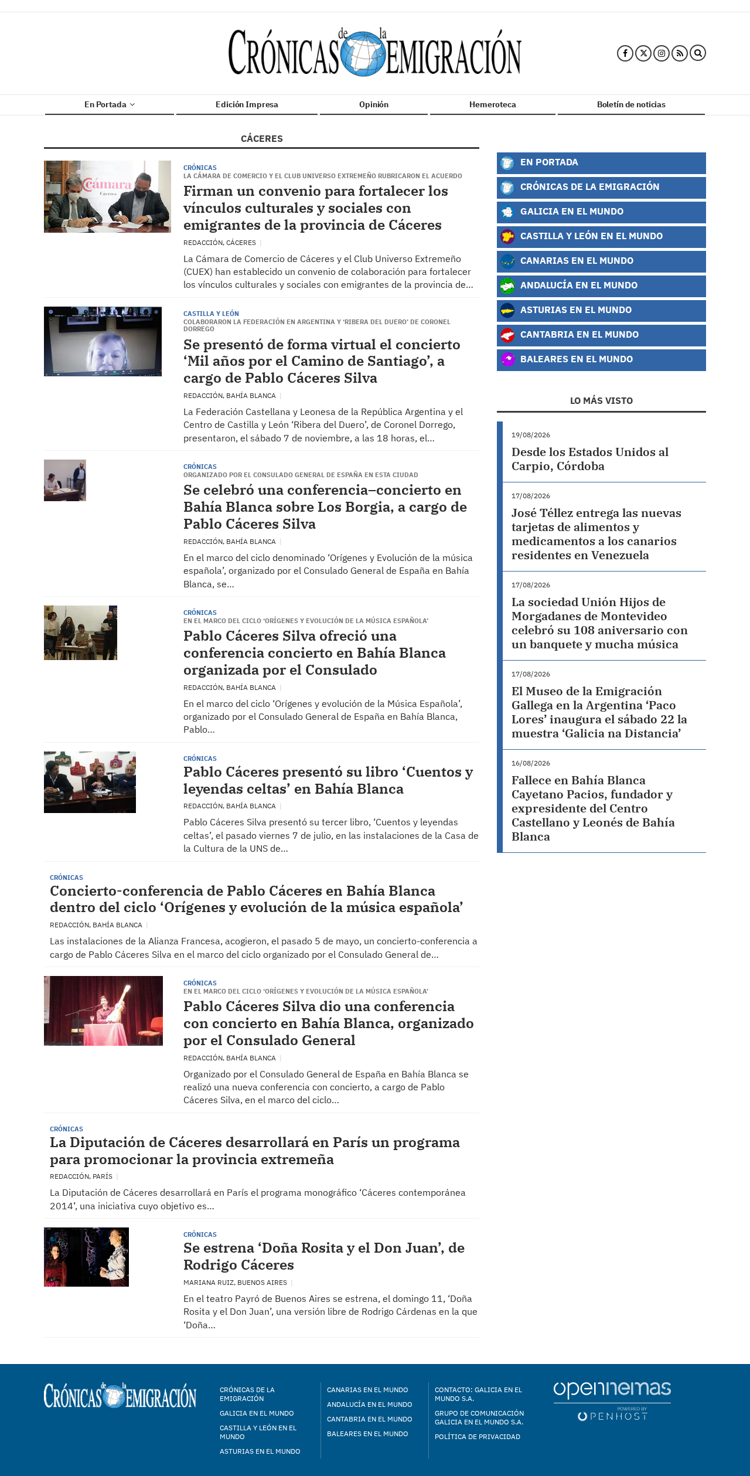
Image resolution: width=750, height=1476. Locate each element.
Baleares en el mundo (367, 1433)
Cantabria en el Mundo (578, 334)
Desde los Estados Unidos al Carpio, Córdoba (590, 459)
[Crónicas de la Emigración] (375, 53)
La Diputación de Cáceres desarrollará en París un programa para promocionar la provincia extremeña (255, 1150)
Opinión (373, 104)
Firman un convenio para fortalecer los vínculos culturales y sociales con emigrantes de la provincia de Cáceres (315, 207)
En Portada (106, 104)
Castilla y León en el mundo (258, 1432)
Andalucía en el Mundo (578, 284)
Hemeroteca (492, 104)
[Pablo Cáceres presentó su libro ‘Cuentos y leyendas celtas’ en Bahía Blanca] (90, 782)
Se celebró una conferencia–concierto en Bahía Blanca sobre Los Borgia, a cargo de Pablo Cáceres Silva (325, 506)
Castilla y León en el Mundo (590, 235)
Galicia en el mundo (257, 1413)
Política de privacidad (477, 1436)
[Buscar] (698, 53)
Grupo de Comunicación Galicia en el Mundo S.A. (479, 1417)
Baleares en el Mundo (575, 358)
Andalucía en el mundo (369, 1404)
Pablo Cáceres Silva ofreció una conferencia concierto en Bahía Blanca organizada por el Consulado (314, 652)
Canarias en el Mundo (575, 260)
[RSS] (679, 53)
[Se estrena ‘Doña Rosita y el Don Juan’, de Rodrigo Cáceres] (86, 1257)
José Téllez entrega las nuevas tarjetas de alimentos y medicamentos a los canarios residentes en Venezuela (596, 534)
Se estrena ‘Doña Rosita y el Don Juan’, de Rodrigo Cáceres (324, 1256)
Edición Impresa (247, 104)
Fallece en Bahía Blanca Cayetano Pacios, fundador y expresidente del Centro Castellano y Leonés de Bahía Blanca (593, 808)
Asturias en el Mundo (575, 309)
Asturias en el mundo (260, 1451)
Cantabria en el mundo (369, 1418)
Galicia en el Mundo (570, 211)
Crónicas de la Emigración (589, 186)
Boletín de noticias (631, 104)
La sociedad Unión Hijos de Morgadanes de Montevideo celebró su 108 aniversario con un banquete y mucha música (600, 623)
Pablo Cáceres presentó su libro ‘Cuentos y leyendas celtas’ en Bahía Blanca (328, 780)
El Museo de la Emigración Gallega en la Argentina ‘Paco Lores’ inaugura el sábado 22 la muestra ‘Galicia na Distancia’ (599, 712)
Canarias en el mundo (367, 1389)
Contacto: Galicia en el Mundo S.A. (478, 1394)
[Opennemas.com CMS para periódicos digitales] (612, 1401)
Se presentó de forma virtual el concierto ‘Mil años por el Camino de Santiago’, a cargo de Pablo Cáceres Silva (322, 361)
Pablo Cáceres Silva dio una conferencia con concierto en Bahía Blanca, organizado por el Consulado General (328, 1023)
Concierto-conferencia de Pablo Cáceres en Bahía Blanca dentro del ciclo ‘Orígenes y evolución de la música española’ (256, 899)
